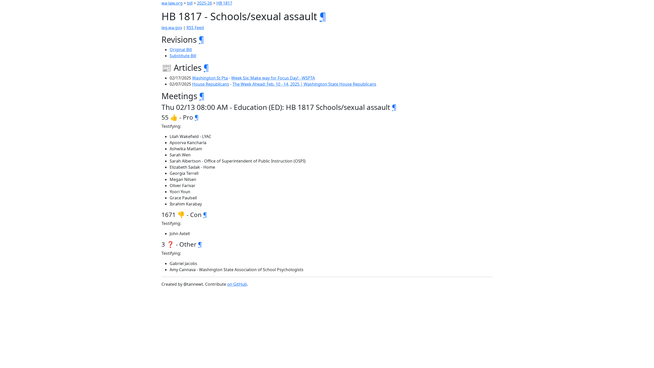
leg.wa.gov (171, 27)
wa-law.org (172, 3)
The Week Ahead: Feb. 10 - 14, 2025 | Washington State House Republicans (304, 84)
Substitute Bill (183, 56)
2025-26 (204, 3)
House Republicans (210, 84)
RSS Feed (195, 27)
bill (190, 3)
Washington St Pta (210, 78)
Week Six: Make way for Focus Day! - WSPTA (273, 78)
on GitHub (237, 284)
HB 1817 (224, 3)
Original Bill (181, 49)
